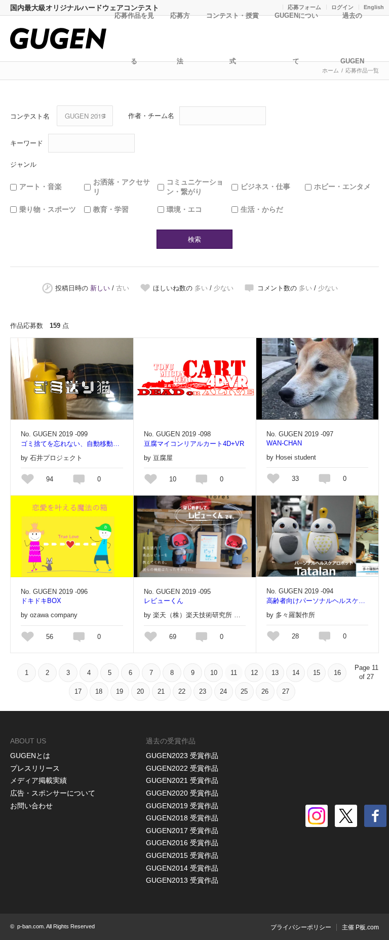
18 (98, 691)
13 (275, 672)
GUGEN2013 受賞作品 (182, 880)
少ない (224, 288)
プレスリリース (35, 768)
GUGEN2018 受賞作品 (182, 818)
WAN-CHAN (284, 443)
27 (285, 691)
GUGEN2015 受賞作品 (182, 855)
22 (181, 691)
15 (316, 672)
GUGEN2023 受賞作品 (182, 755)
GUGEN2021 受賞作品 (182, 780)
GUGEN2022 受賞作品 (182, 768)
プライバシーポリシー (300, 927)
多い (201, 288)
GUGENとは (30, 755)
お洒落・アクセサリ (121, 187)
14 (295, 672)
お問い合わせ (31, 806)
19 (119, 691)
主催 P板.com (360, 927)
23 (202, 691)
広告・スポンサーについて (52, 793)
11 (233, 672)
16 (337, 672)
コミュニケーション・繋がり (195, 187)
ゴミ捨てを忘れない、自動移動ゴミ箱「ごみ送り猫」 (72, 443)
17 (78, 691)
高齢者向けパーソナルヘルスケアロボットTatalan (317, 601)
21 (161, 691)
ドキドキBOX (41, 601)
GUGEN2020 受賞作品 (182, 793)
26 (264, 691)
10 (213, 672)
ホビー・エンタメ (342, 186)
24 (223, 691)
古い (122, 288)
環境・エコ (184, 209)
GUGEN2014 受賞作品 (182, 868)
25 (244, 691)
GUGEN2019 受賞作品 (182, 806)
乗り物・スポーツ (47, 209)
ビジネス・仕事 (265, 186)
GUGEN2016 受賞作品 (182, 843)
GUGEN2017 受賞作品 (182, 830)
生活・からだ (262, 209)
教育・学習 (111, 209)
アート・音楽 (40, 186)
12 (254, 672)
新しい (100, 288)
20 (140, 691)
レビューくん (163, 601)
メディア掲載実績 (38, 780)
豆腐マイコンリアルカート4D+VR (194, 443)
